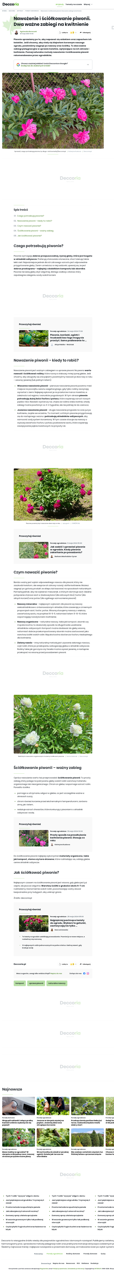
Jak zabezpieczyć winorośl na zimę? (22, 1211)
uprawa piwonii (36, 983)
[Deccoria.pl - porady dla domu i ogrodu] (11, 4)
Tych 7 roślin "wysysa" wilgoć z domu (22, 1196)
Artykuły (20, 11)
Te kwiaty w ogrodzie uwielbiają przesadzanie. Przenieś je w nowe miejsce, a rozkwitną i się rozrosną (53, 938)
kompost (20, 983)
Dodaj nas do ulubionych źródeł (44, 66)
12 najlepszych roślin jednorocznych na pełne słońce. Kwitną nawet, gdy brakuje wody (52, 946)
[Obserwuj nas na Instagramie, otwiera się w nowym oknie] (88, 973)
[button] (60, 4)
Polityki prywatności (60, 1269)
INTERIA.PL (98, 1269)
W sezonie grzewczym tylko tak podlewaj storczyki (24, 1221)
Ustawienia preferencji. (76, 1268)
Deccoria (12, 11)
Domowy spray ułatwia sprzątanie (21, 1215)
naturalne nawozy (56, 983)
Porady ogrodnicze (32, 11)
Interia (4, 11)
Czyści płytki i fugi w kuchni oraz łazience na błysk (26, 1228)
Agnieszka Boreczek (28, 31)
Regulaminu (44, 1269)
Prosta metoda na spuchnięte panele (23, 1207)
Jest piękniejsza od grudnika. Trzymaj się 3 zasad (25, 1201)
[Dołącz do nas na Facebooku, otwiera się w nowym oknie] (84, 973)
